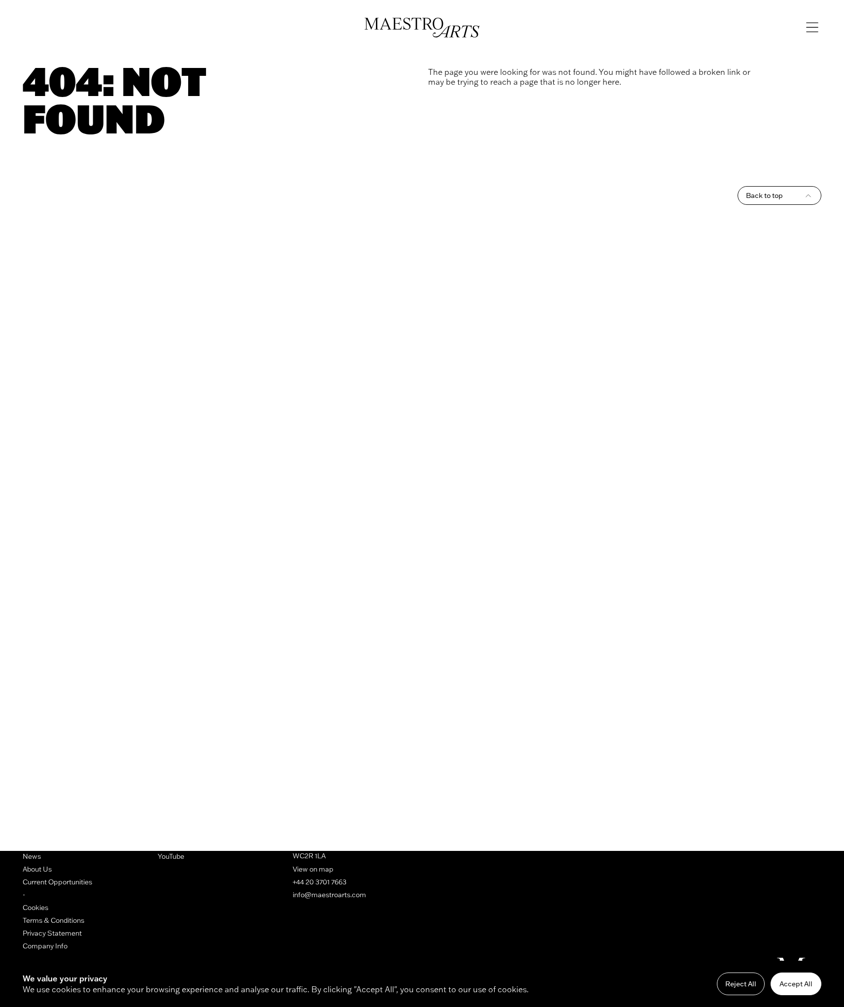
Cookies (35, 907)
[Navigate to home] (422, 27)
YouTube (171, 856)
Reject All (740, 983)
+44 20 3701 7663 (319, 881)
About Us (37, 869)
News (32, 856)
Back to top (764, 195)
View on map (313, 869)
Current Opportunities (57, 881)
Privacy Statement (52, 933)
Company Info (45, 946)
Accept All (795, 983)
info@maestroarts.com (329, 894)
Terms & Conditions (53, 920)
